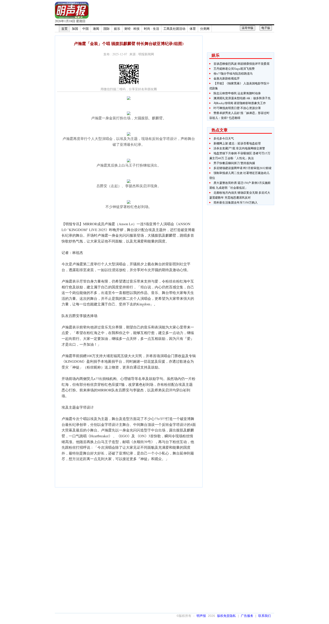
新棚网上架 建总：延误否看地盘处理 (237, 143)
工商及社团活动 (174, 28)
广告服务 (247, 616)
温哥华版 (247, 28)
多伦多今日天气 (224, 138)
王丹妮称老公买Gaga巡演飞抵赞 (234, 68)
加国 (75, 28)
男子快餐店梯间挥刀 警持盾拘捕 (234, 163)
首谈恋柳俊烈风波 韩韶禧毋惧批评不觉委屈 (241, 64)
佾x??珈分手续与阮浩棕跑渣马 (233, 73)
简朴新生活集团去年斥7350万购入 (236, 202)
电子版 (265, 28)
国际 (106, 28)
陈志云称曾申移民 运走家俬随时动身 (237, 93)
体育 (193, 28)
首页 (64, 28)
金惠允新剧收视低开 (227, 78)
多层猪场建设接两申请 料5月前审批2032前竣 (242, 168)
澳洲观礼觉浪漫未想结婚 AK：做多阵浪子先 (242, 98)
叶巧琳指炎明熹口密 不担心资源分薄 (237, 108)
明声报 (201, 616)
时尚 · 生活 (151, 28)
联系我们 (264, 616)
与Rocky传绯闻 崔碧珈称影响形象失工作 (240, 103)
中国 (85, 28)
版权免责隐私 (226, 616)
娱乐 (117, 28)
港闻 (96, 28)
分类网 (204, 28)
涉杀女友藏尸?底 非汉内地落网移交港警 (239, 148)
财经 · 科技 (132, 28)
